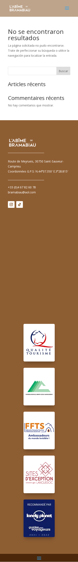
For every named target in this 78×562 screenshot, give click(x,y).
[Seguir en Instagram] (11, 204)
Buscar (63, 71)
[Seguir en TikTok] (19, 204)
